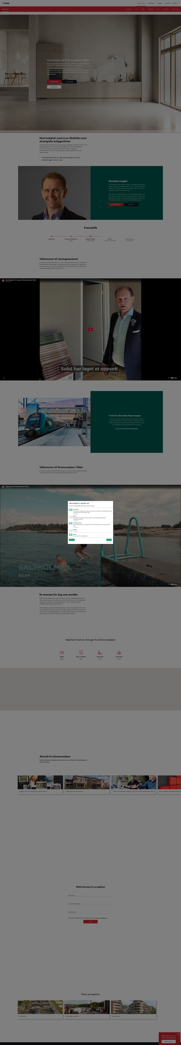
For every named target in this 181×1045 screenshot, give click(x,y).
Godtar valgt (71, 539)
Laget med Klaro (109, 542)
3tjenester (75, 520)
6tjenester (75, 514)
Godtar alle (109, 539)
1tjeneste (75, 531)
